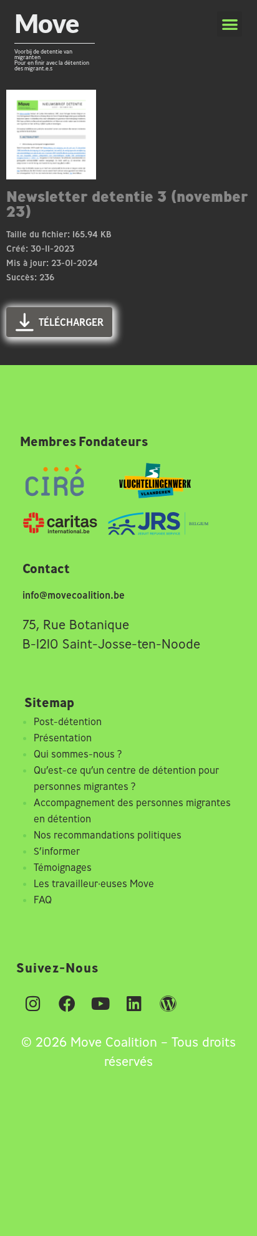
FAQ (43, 899)
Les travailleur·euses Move (94, 883)
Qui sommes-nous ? (78, 754)
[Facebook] (67, 1003)
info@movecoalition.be (73, 595)
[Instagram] (33, 1003)
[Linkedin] (134, 1003)
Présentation (63, 737)
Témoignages (63, 867)
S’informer (57, 851)
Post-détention (68, 721)
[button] (230, 24)
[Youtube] (100, 1003)
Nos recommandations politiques (108, 835)
